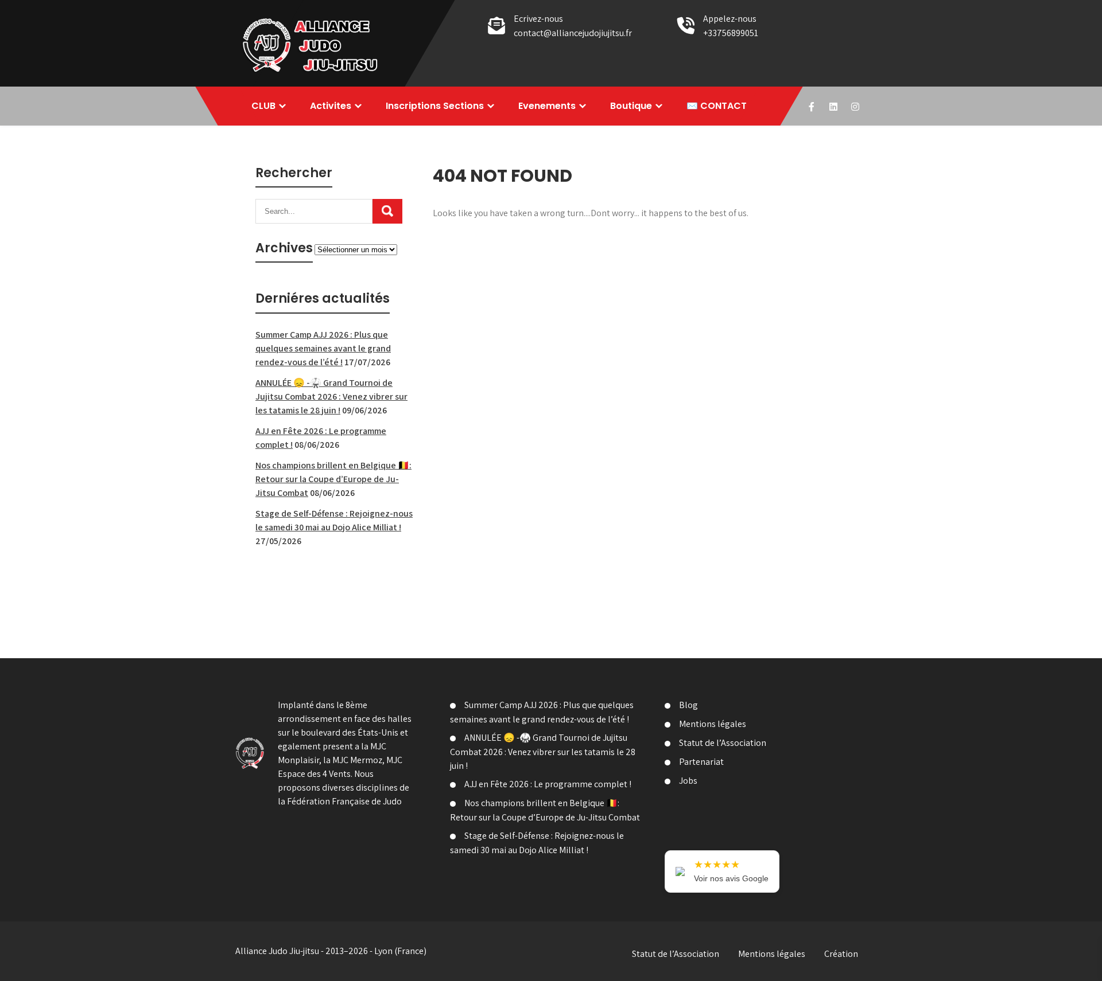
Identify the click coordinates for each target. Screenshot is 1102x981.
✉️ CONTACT (716, 105)
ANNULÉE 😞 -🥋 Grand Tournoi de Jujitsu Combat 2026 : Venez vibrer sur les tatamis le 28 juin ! (331, 396)
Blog (688, 705)
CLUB (263, 105)
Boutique (631, 105)
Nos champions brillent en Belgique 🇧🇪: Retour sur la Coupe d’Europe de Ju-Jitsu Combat (333, 479)
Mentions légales (712, 724)
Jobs (688, 781)
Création (841, 954)
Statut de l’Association (722, 743)
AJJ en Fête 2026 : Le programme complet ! (547, 784)
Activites (330, 105)
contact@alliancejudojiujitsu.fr (573, 33)
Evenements (547, 105)
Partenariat (701, 762)
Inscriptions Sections (435, 105)
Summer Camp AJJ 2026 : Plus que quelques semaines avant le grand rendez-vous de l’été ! (323, 348)
